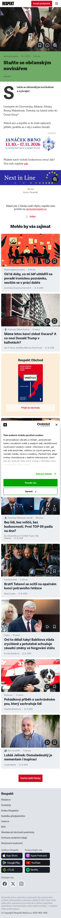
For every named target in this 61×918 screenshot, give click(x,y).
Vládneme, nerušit (25, 518)
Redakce (6, 799)
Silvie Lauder (9, 594)
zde (26, 163)
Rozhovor (8, 695)
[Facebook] (4, 886)
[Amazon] (12, 870)
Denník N (27, 288)
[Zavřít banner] (57, 425)
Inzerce (5, 821)
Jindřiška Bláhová (23, 348)
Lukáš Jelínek (10, 765)
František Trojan (27, 536)
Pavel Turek (37, 348)
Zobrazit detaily (44, 474)
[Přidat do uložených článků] (54, 261)
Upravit (29, 491)
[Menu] (56, 3)
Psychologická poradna (14, 270)
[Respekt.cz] (8, 3)
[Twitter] (13, 886)
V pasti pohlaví (10, 580)
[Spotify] (37, 870)
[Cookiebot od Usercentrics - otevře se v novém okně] (37, 425)
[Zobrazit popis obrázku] (47, 45)
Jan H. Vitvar (9, 348)
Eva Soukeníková (11, 536)
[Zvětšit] (30, 29)
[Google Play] (12, 863)
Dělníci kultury (23, 329)
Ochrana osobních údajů (14, 837)
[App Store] (12, 856)
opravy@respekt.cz (36, 209)
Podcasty (12, 329)
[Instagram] (21, 886)
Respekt (7, 76)
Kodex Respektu (10, 810)
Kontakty (6, 805)
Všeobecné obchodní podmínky (17, 832)
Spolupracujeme (11, 56)
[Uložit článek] (39, 45)
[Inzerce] (30, 143)
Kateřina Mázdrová (12, 709)
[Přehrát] (47, 261)
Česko (7, 635)
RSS (3, 826)
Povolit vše (30, 482)
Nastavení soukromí (12, 843)
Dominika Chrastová (13, 288)
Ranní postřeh (14, 751)
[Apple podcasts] (37, 856)
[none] (55, 45)
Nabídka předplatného (13, 816)
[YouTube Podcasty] (37, 863)
